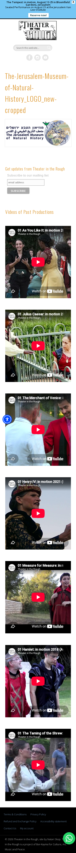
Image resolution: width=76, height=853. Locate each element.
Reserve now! (38, 15)
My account (27, 828)
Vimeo (45, 57)
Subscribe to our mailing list (28, 175)
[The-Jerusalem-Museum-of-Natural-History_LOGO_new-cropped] (38, 133)
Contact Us (10, 828)
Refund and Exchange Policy (20, 821)
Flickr (37, 57)
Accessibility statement (53, 821)
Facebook (29, 57)
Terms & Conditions (15, 814)
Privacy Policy (38, 814)
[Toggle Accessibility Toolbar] (7, 419)
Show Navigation (61, 53)
